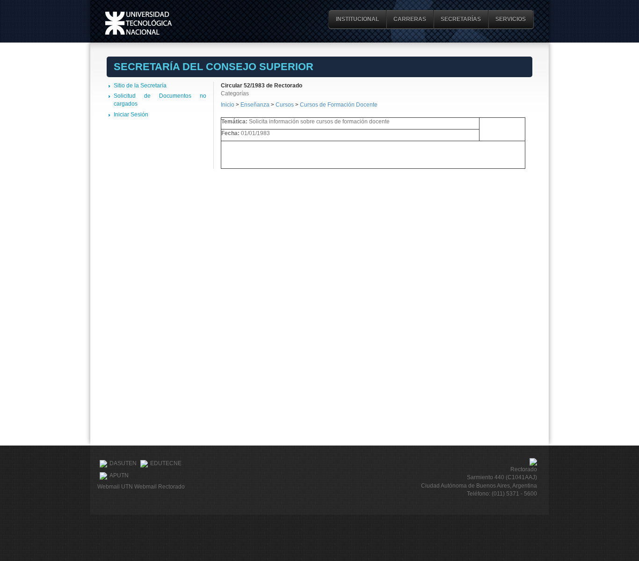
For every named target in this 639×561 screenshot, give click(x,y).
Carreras (409, 19)
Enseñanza (255, 104)
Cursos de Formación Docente (339, 104)
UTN (138, 23)
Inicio (227, 104)
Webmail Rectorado (159, 486)
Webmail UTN (115, 486)
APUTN (119, 475)
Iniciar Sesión (131, 114)
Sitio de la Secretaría (140, 85)
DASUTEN (123, 463)
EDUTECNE (166, 463)
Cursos (285, 104)
